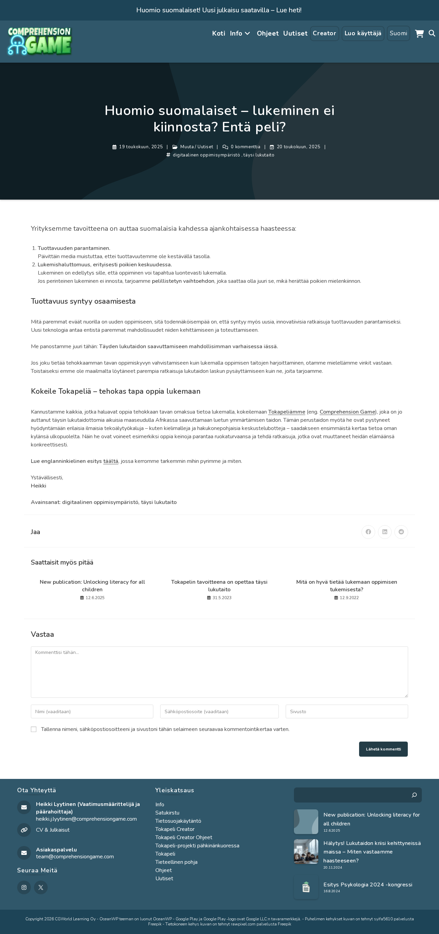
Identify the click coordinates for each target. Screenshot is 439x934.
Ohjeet (163, 870)
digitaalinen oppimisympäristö (206, 155)
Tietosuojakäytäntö (178, 821)
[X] (41, 887)
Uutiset (205, 147)
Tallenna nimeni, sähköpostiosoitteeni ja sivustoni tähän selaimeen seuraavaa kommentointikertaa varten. (165, 729)
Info (159, 804)
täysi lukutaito (259, 155)
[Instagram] (24, 887)
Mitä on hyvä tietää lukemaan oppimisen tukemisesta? (346, 585)
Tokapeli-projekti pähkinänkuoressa (197, 845)
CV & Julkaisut (53, 830)
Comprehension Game (347, 412)
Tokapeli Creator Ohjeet (183, 837)
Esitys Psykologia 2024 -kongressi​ (367, 884)
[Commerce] (419, 33)
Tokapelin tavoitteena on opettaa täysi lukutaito (219, 585)
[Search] (414, 795)
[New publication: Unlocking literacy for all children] (306, 821)
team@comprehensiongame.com (75, 856)
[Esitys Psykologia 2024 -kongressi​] (306, 887)
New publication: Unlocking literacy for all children (92, 585)
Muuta (187, 147)
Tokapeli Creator (174, 829)
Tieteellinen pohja (176, 862)
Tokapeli (165, 854)
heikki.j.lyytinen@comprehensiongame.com (86, 819)
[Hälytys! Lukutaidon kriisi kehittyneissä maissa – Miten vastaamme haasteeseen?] (306, 851)
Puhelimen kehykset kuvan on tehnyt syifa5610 (349, 919)
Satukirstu (167, 813)
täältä (110, 461)
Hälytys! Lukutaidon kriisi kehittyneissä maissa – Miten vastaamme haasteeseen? (372, 852)
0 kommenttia (245, 147)
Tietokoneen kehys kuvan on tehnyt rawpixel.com (210, 924)
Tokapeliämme (286, 412)
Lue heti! (288, 10)
